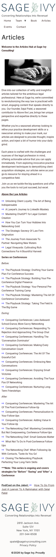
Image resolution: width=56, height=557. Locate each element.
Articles (46, 20)
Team (19, 20)
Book (34, 20)
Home (7, 20)
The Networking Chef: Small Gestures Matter (29, 436)
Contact (21, 26)
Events (8, 26)
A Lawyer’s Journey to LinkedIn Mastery (27, 209)
